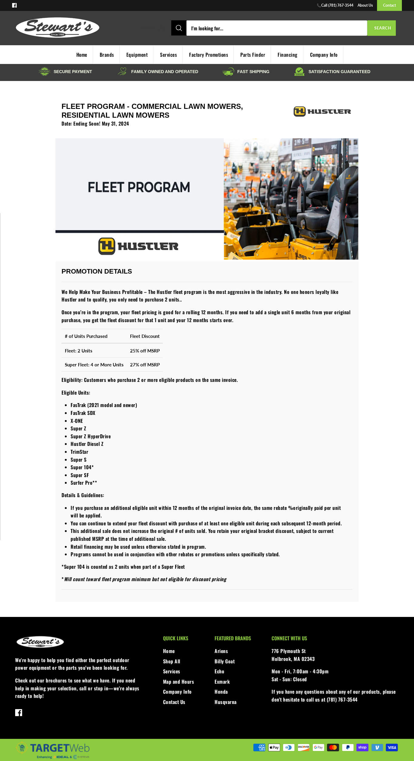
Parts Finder (252, 54)
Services (168, 54)
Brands (107, 54)
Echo (219, 671)
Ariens (221, 651)
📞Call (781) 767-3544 (335, 5)
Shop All (171, 661)
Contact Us (174, 701)
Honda (221, 691)
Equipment (137, 54)
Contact (389, 5)
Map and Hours (178, 681)
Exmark (222, 681)
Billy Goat (225, 661)
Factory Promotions (208, 54)
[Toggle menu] (135, 28)
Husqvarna (226, 701)
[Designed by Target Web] (52, 758)
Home (169, 651)
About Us (365, 5)
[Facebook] (14, 5)
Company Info (324, 54)
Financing (288, 54)
